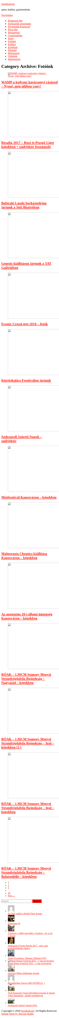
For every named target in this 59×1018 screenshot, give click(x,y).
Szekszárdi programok (19, 23)
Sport (10, 38)
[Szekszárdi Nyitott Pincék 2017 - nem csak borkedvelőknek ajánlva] (11, 943)
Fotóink (12, 41)
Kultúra (12, 44)
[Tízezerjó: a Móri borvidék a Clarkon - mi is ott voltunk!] (11, 930)
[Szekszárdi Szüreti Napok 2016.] (11, 1003)
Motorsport (13, 53)
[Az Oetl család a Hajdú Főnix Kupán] (11, 911)
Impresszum (14, 59)
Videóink (12, 56)
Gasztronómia (15, 35)
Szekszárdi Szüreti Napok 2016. (23, 1005)
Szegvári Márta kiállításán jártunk (23, 973)
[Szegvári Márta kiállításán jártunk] (11, 970)
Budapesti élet (15, 20)
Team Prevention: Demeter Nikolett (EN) (27, 958)
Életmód (12, 50)
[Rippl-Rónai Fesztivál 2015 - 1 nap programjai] (31, 961)
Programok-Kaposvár (19, 26)
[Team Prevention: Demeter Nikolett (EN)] (11, 955)
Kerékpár (13, 47)
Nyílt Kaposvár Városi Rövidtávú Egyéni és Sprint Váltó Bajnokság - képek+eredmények (31, 994)
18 (9, 893)
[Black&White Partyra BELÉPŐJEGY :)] (11, 980)
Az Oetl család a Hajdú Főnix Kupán (25, 913)
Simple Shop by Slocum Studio (17, 1013)
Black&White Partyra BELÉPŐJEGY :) (26, 983)
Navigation (7, 15)
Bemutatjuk (14, 32)
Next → (11, 896)
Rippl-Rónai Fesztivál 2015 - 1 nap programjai (29, 963)
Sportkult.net (8, 4)
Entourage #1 (14, 923)
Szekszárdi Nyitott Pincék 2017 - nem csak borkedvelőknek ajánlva (28, 947)
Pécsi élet (13, 29)
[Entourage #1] (11, 921)
